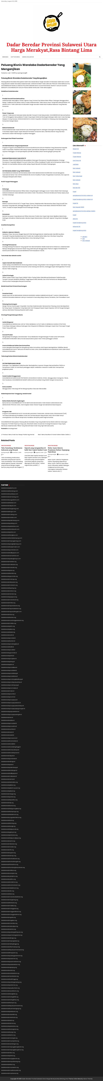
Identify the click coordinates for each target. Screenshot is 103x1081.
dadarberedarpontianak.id (9, 758)
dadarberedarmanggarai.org (9, 908)
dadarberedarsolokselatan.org (10, 973)
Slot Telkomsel (77, 176)
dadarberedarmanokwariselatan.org (12, 897)
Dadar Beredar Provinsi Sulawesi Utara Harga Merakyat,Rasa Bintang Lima (51, 47)
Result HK (76, 149)
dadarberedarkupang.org (8, 588)
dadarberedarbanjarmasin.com (10, 547)
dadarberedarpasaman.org (9, 958)
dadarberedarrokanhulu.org (9, 1017)
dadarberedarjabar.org (8, 629)
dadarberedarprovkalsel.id (9, 670)
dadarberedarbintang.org (8, 823)
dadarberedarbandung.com (9, 491)
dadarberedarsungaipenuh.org (10, 1058)
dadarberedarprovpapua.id (9, 700)
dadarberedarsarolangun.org (9, 1044)
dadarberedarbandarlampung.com (11, 538)
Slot (83, 239)
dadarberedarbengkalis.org (9, 994)
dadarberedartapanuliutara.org (10, 605)
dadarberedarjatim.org (8, 626)
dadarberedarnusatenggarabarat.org (12, 620)
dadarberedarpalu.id (7, 764)
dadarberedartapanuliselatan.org (11, 608)
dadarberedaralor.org (7, 891)
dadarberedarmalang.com (9, 514)
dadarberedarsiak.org (7, 1020)
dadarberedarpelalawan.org (9, 1011)
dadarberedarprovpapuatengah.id (11, 714)
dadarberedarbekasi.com (8, 503)
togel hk (75, 203)
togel (74, 192)
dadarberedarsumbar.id (8, 729)
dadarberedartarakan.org (8, 561)
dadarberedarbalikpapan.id (9, 773)
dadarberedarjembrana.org (9, 835)
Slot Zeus (75, 184)
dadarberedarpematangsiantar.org (11, 935)
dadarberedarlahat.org (8, 1064)
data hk (75, 219)
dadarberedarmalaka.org (8, 905)
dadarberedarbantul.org (8, 805)
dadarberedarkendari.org (8, 573)
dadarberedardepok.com (8, 505)
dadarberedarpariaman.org (9, 985)
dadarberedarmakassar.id (9, 776)
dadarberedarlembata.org (9, 903)
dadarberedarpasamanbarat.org (11, 961)
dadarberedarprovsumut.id (9, 738)
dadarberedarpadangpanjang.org (11, 982)
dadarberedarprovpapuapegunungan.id (13, 708)
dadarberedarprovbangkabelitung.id (12, 679)
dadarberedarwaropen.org (9, 873)
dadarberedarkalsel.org (8, 632)
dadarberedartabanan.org (9, 844)
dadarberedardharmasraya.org (10, 947)
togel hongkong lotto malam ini (83, 199)
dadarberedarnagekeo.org (9, 920)
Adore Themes (87, 1079)
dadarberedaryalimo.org (8, 879)
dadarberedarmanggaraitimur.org (11, 914)
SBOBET (84, 237)
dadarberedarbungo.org (8, 1032)
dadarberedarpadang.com (9, 523)
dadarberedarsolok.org (8, 970)
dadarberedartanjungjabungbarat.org (12, 1047)
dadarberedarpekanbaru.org (9, 1026)
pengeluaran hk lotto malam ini (83, 195)
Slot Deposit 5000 (78, 207)
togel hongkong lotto (79, 223)
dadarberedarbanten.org (8, 617)
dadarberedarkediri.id (7, 647)
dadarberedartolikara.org (8, 870)
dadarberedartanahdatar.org (10, 976)
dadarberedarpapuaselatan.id (10, 711)
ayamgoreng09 (22, 73)
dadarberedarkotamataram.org (10, 885)
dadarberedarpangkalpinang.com (11, 544)
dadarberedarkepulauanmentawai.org (12, 950)
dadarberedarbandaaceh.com (10, 529)
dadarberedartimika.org (8, 603)
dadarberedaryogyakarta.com (10, 500)
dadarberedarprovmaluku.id (9, 688)
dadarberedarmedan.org (8, 847)
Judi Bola (75, 164)
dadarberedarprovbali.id (8, 638)
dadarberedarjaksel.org (8, 791)
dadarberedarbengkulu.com (9, 535)
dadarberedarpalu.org (7, 570)
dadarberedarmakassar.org (9, 564)
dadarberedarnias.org (7, 614)
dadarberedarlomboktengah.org (10, 861)
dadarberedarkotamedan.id (9, 741)
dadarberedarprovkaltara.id (9, 676)
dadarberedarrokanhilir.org (9, 1014)
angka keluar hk (28, 57)
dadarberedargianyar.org (8, 832)
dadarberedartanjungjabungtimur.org (12, 1050)
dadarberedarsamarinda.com (10, 555)
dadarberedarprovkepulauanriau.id (11, 682)
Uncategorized (12, 428)
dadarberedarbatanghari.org (9, 1029)
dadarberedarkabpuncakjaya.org (11, 838)
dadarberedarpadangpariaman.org (11, 955)
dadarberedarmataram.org (9, 585)
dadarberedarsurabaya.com (9, 494)
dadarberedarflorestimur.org (9, 864)
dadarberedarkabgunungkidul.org (11, 808)
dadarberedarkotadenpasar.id (10, 753)
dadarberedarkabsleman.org (9, 814)
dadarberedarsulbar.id (7, 720)
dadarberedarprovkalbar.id (9, 667)
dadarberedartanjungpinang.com (11, 541)
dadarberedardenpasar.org (9, 582)
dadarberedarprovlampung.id (10, 685)
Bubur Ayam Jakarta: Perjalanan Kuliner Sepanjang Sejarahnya (58, 450)
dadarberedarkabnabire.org (9, 782)
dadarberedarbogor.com (8, 511)
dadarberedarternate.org (8, 594)
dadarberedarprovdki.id (8, 650)
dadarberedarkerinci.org (8, 1035)
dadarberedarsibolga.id (8, 761)
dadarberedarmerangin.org (9, 1038)
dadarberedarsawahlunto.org (10, 991)
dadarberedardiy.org (7, 803)
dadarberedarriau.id (7, 717)
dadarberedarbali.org (7, 820)
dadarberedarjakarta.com (9, 488)
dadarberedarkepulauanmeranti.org (11, 1005)
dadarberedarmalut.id (7, 691)
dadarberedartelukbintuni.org (9, 888)
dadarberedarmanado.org (9, 567)
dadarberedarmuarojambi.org (10, 1041)
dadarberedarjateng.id (8, 661)
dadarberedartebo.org (8, 1052)
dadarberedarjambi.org (8, 1055)
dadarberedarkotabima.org (9, 882)
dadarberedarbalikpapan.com (10, 553)
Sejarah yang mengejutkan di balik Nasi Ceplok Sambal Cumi (36, 449)
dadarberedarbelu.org (7, 894)
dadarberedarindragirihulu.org (10, 1000)
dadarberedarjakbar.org (8, 785)
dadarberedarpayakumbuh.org (10, 988)
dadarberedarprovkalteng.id (9, 673)
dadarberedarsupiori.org (8, 853)
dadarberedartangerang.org (9, 900)
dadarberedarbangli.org (8, 826)
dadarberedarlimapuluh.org (9, 953)
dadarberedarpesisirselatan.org (10, 964)
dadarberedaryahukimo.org (9, 876)
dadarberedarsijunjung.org (9, 967)
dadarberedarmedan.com (9, 517)
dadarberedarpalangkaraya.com (11, 558)
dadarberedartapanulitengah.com (11, 611)
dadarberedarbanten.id (8, 641)
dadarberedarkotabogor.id (9, 770)
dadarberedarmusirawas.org (9, 1073)
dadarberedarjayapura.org (9, 597)
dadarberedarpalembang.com (10, 520)
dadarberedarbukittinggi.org (9, 979)
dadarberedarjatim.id (7, 664)
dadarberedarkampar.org (8, 1002)
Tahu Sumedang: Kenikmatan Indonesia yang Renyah (11, 449)
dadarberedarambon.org (8, 591)
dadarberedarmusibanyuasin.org (11, 1070)
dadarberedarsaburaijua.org (9, 926)
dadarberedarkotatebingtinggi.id (11, 747)
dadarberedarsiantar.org (8, 929)
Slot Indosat (76, 168)
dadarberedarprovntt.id (8, 697)
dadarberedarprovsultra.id (9, 726)
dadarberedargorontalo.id (9, 653)
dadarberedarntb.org (7, 850)
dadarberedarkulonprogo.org (9, 811)
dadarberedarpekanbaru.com (10, 526)
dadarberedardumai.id (8, 779)
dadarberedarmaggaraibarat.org (11, 911)
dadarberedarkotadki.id (8, 744)
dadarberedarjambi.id (7, 655)
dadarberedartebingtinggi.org (10, 944)
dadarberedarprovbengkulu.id (10, 644)
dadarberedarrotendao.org (9, 923)
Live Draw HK (77, 160)
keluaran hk (76, 226)
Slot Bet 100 (76, 188)
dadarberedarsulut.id (7, 732)
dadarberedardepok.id (7, 756)
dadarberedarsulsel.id (7, 735)
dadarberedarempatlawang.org (10, 1061)
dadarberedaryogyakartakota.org (11, 817)
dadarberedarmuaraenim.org (10, 1067)
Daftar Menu (15, 57)
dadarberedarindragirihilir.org (9, 997)
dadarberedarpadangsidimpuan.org (12, 932)
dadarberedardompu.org (8, 855)
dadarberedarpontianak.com (9, 550)
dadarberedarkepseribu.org (9, 800)
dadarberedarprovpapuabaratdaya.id (12, 706)
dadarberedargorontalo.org (9, 576)
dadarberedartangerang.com (10, 508)
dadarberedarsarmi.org (8, 841)
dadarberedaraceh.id (7, 635)
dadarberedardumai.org (8, 1023)
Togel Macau (77, 153)
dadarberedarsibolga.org (8, 938)
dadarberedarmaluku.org (8, 623)
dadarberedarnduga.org (8, 794)
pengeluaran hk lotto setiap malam (84, 211)
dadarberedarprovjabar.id (8, 658)
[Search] (100, 57)
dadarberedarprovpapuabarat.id (11, 703)
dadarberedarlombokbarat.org (10, 858)
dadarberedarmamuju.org (9, 579)
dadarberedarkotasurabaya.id (10, 750)
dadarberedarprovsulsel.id (9, 723)
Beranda (5, 57)
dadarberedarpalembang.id (9, 767)
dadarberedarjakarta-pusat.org (10, 788)
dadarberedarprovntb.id (8, 694)
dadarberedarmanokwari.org (9, 600)
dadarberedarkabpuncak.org (9, 829)
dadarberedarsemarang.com (10, 497)
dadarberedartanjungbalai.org (10, 941)
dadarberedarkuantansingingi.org (11, 1008)
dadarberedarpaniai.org (8, 797)
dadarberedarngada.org (8, 917)
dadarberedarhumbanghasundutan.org (13, 867)
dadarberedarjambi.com (8, 532)
